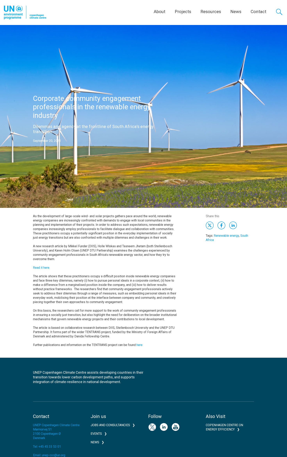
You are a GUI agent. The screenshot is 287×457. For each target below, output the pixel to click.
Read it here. (41, 267)
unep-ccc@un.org (53, 455)
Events (96, 434)
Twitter (210, 225)
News (235, 11)
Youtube (175, 427)
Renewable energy (226, 235)
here (139, 345)
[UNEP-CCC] (25, 12)
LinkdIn (233, 225)
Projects (183, 11)
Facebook (221, 225)
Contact (258, 11)
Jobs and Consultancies (110, 425)
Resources (211, 11)
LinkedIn (164, 427)
